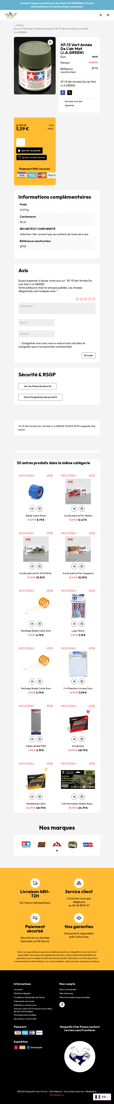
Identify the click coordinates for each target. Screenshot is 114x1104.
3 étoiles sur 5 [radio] (85, 299)
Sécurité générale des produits (40, 397)
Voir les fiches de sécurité (37, 386)
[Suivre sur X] (69, 92)
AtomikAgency (57, 1094)
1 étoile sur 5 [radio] (77, 299)
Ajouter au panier (31, 150)
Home (17, 28)
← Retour (19, 25)
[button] (50, 42)
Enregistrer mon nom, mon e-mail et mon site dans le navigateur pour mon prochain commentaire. (51, 344)
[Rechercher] (101, 15)
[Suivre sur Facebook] (62, 92)
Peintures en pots (43, 28)
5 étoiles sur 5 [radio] (94, 299)
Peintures (27, 28)
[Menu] (108, 15)
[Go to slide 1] (57, 850)
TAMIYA (93, 62)
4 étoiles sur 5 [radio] (89, 299)
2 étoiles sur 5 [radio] (81, 299)
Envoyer (88, 355)
